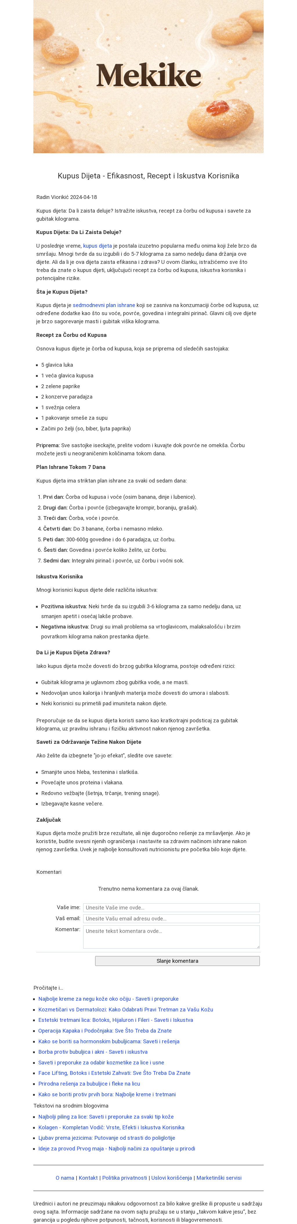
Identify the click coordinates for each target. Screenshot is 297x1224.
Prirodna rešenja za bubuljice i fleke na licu (89, 1084)
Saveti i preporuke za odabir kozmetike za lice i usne (101, 1062)
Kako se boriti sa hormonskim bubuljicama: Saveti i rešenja (109, 1041)
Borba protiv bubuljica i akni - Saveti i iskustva (93, 1052)
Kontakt (88, 1178)
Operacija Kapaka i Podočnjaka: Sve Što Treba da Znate (105, 1031)
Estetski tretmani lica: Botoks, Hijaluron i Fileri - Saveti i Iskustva (115, 1020)
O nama (65, 1178)
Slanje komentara (177, 961)
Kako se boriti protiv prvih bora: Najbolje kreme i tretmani (107, 1094)
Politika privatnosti (124, 1178)
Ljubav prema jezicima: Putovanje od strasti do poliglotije (106, 1138)
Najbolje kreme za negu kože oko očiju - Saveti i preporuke (108, 999)
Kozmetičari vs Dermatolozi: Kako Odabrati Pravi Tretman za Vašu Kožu (125, 1009)
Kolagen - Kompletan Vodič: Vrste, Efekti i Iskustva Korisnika (111, 1127)
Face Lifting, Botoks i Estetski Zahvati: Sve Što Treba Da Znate (114, 1073)
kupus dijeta (97, 246)
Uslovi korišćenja (171, 1178)
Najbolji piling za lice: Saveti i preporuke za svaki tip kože (106, 1117)
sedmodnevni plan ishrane (104, 305)
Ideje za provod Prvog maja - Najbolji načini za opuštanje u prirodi (116, 1149)
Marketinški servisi (219, 1178)
